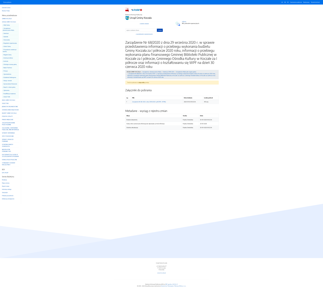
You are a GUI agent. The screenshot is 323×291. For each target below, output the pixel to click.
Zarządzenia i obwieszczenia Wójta (8, 29)
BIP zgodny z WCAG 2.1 (172, 284)
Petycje (6, 71)
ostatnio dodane (144, 23)
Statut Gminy (7, 46)
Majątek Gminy (8, 54)
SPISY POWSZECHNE (8, 136)
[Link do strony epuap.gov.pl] (136, 10)
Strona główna (7, 2)
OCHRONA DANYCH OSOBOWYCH (7, 145)
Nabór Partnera (8, 67)
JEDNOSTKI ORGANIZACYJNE (10, 106)
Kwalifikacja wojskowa (10, 93)
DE (288, 2)
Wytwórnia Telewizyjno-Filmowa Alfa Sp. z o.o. (173, 286)
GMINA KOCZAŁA (7, 18)
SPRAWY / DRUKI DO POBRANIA (7, 140)
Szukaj (160, 30)
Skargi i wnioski (8, 80)
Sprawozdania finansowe (10, 84)
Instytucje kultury (8, 58)
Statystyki (5, 192)
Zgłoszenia (6, 90)
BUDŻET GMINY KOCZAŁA (9, 113)
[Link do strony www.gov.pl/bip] (128, 10)
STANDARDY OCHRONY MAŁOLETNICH (8, 163)
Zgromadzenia (7, 74)
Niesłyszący (306, 2)
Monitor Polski (6, 11)
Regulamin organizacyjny (10, 43)
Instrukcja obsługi (6, 189)
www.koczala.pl (161, 273)
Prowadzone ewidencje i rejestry (10, 50)
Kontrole (6, 61)
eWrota (184, 21)
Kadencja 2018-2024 (168, 71)
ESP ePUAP (5, 172)
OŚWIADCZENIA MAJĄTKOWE (10, 110)
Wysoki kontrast (315, 2)
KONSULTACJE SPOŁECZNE (9, 159)
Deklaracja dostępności (8, 199)
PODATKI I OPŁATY (7, 116)
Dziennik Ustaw (6, 7)
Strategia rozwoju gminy (10, 64)
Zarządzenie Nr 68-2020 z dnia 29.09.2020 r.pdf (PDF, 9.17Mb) (149, 101)
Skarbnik (6, 36)
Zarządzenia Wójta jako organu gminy (186, 71)
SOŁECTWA (7, 97)
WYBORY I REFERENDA (8, 133)
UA (282, 2)
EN (285, 2)
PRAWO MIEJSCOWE (7, 119)
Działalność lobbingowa (10, 77)
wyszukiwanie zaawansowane (144, 34)
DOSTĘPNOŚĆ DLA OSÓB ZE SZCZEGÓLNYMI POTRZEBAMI (10, 155)
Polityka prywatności (7, 195)
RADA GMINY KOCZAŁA (8, 100)
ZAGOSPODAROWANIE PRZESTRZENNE (8, 123)
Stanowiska (7, 40)
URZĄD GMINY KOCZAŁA (9, 22)
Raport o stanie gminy (9, 87)
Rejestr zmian (5, 186)
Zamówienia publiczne (296, 2)
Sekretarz (6, 33)
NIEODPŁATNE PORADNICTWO (6, 150)
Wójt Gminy (7, 25)
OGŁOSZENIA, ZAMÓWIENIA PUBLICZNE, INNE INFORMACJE (10, 128)
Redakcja (4, 180)
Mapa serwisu (5, 183)
